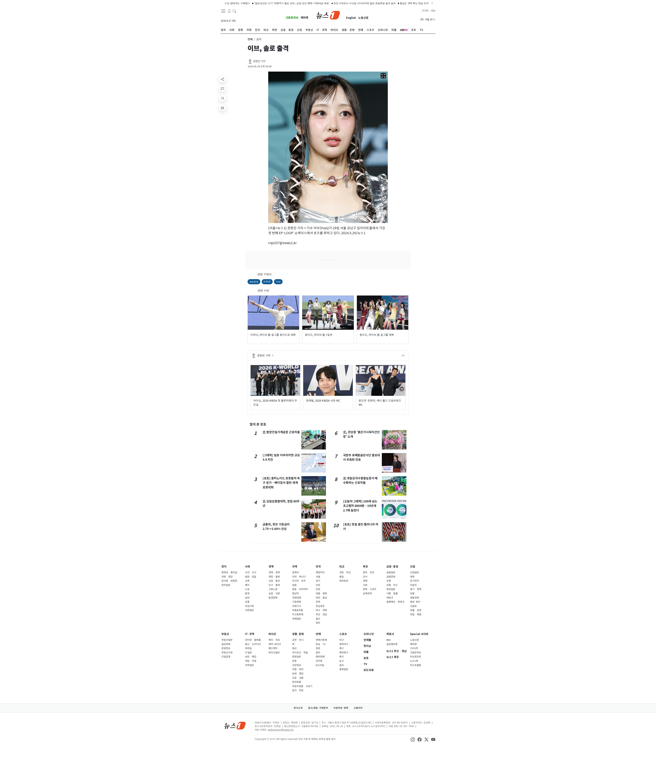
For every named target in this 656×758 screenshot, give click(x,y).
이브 (278, 281)
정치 (224, 566)
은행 (388, 580)
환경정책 (273, 597)
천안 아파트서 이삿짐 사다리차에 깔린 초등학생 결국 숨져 (337, 3)
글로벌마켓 (392, 644)
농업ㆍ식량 (274, 593)
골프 (341, 665)
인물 (247, 601)
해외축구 (343, 652)
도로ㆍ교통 (297, 677)
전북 (318, 601)
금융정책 (390, 576)
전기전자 (414, 580)
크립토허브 (292, 17)
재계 (412, 576)
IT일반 (248, 652)
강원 (318, 589)
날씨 (247, 597)
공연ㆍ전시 (297, 639)
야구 (341, 639)
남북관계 (367, 593)
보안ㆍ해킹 (250, 656)
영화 (318, 648)
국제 (294, 566)
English (351, 18)
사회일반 (249, 610)
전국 (318, 566)
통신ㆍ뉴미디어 (253, 644)
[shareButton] (222, 79)
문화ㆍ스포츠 (369, 589)
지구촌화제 (297, 614)
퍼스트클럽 (415, 665)
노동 (247, 589)
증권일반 (390, 589)
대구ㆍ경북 (321, 610)
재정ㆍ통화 (274, 576)
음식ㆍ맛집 (297, 690)
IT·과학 (249, 634)
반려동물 (296, 682)
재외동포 (343, 580)
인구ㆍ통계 (274, 585)
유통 (412, 593)
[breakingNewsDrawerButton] (229, 10)
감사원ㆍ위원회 (229, 580)
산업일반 (414, 572)
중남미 (295, 593)
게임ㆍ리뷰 (250, 661)
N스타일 (320, 665)
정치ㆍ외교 (368, 572)
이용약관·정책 (340, 707)
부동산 (225, 634)
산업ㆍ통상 (274, 580)
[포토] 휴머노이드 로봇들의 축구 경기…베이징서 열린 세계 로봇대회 (281, 482)
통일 (341, 576)
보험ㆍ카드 (392, 585)
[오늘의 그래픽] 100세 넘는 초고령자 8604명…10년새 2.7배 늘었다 (360, 505)
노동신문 (363, 18)
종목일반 (343, 669)
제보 (433, 10)
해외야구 (343, 644)
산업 (412, 566)
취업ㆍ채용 (415, 614)
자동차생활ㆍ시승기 (302, 686)
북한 (365, 566)
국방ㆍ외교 (345, 572)
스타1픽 (414, 648)
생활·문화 (298, 634)
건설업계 (225, 656)
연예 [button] (250, 39)
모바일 (248, 648)
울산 (318, 618)
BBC (388, 639)
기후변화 (296, 601)
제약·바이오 (275, 644)
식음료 (413, 606)
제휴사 (390, 634)
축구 (341, 648)
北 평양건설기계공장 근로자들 (281, 432)
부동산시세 (227, 652)
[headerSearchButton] (234, 10)
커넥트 (425, 10)
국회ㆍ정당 (227, 576)
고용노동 (273, 589)
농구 (341, 661)
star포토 (253, 281)
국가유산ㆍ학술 (300, 652)
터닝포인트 (415, 656)
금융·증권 (392, 566)
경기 (318, 580)
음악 (318, 652)
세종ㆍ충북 (321, 593)
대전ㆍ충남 (321, 597)
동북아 (295, 572)
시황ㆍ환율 (392, 593)
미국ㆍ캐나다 (299, 576)
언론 (294, 661)
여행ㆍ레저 (297, 669)
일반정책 (225, 644)
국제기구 (296, 606)
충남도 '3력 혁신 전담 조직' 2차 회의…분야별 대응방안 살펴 (405, 3)
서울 (318, 576)
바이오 (272, 634)
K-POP (267, 281)
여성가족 (249, 606)
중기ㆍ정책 (415, 589)
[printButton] (222, 107)
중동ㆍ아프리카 (300, 589)
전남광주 (320, 606)
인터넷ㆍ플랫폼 (253, 639)
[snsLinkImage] (413, 739)
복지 (247, 585)
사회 (247, 566)
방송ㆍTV (321, 644)
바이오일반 (274, 652)
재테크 (389, 597)
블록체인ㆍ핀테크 (395, 601)
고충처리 (358, 707)
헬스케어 (273, 648)
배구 (341, 656)
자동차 (413, 585)
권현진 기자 (259, 61)
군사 (365, 576)
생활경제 (414, 597)
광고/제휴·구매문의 (318, 707)
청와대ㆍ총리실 (229, 572)
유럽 (294, 585)
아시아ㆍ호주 (299, 580)
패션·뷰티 (415, 601)
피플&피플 (297, 610)
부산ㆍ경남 (321, 614)
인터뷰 (319, 661)
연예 (318, 634)
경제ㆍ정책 (274, 572)
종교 (294, 648)
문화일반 (296, 656)
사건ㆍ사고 (250, 572)
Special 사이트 (419, 634)
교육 (247, 580)
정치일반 (225, 585)
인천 (318, 585)
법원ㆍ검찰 (250, 576)
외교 (341, 566)
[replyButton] (222, 88)
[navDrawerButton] (223, 11)
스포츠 (343, 634)
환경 (247, 593)
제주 (318, 622)
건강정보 (296, 665)
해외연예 (320, 656)
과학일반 (249, 665)
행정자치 (320, 572)
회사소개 (298, 707)
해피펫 (304, 17)
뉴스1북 (414, 661)
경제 (271, 566)
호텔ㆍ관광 (415, 610)
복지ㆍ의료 (274, 639)
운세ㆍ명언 (297, 673)
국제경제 (296, 597)
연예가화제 (321, 639)
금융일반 (390, 572)
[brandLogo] (328, 15)
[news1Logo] (235, 725)
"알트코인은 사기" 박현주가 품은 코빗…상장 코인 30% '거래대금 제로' (264, 3)
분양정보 (225, 648)
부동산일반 (227, 639)
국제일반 (296, 618)
